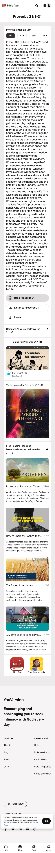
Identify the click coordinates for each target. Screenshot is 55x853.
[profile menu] (47, 5)
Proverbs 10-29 (22, 372)
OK (46, 821)
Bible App (17, 672)
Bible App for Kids (36, 672)
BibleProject (17, 376)
